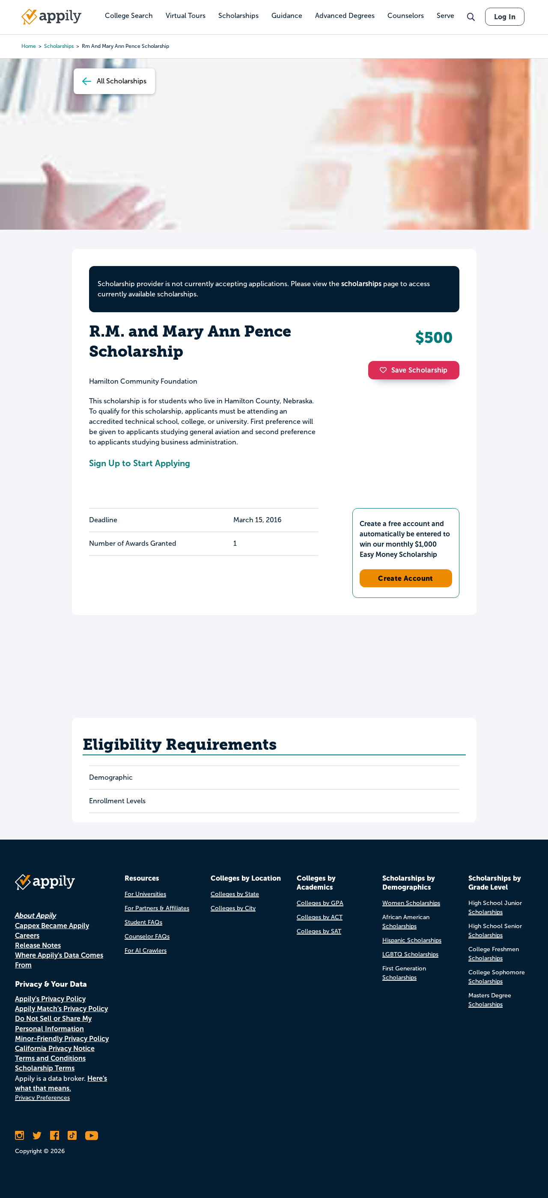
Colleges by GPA (320, 903)
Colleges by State (235, 894)
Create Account (405, 578)
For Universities (145, 894)
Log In (504, 17)
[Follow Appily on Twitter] (37, 1135)
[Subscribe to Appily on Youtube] (91, 1135)
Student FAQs (143, 922)
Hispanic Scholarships (411, 940)
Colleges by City (233, 908)
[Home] (51, 17)
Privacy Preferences (42, 1097)
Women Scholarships (411, 903)
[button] (385, 370)
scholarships (361, 283)
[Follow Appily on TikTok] (72, 1135)
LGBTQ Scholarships (410, 954)
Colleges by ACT (319, 917)
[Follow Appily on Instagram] (19, 1135)
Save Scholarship (419, 370)
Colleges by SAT (319, 931)
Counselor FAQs (147, 936)
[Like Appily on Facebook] (54, 1135)
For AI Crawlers (146, 950)
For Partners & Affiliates (157, 908)
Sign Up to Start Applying (139, 463)
